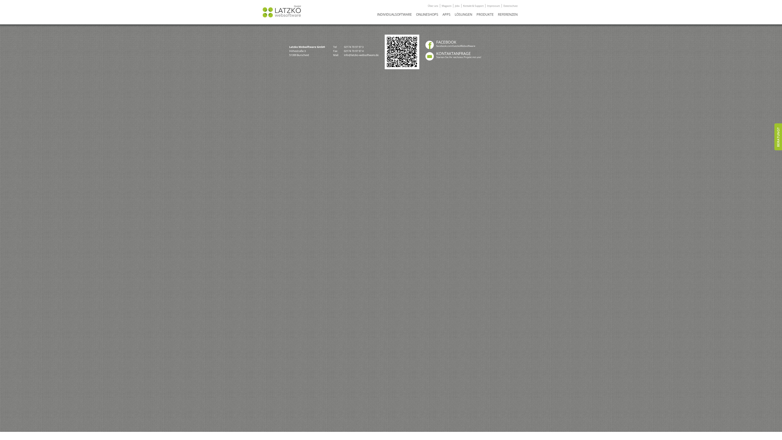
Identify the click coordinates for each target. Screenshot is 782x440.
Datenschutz (510, 6)
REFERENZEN (508, 14)
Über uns (433, 6)
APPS (446, 14)
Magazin (446, 6)
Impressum (493, 6)
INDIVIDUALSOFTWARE (394, 14)
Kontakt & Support (473, 6)
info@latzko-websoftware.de (361, 55)
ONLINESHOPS (427, 14)
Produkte (485, 14)
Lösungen (463, 14)
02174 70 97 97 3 (354, 47)
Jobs (457, 6)
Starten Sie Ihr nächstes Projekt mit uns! (458, 57)
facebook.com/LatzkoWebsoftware (455, 46)
